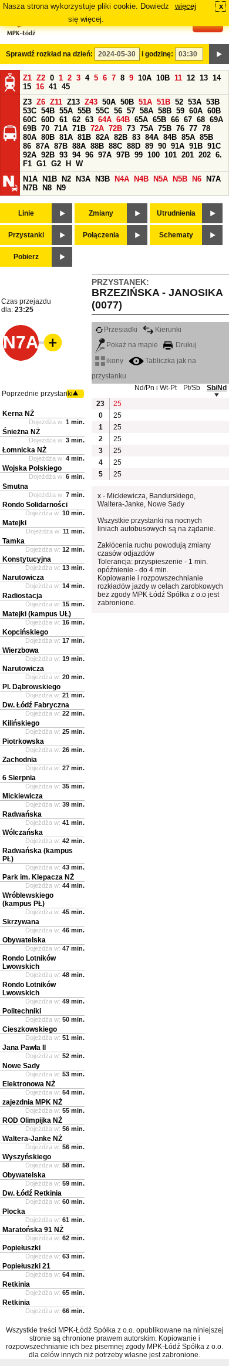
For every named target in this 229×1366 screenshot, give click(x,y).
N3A (83, 178)
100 (153, 154)
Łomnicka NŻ (24, 450)
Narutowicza (23, 577)
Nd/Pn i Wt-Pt (155, 388)
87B (61, 146)
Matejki (14, 523)
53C (29, 110)
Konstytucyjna (26, 559)
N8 (47, 187)
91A (177, 146)
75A (146, 128)
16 (40, 86)
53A (194, 102)
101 (170, 154)
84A (152, 137)
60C (29, 119)
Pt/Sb (191, 388)
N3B (102, 178)
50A (109, 102)
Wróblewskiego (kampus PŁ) (27, 899)
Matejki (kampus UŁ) (36, 614)
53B (213, 102)
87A (42, 146)
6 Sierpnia (19, 778)
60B (214, 110)
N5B (180, 178)
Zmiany (101, 213)
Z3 (27, 102)
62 (76, 119)
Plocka (13, 1211)
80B (48, 137)
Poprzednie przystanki (37, 394)
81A (66, 137)
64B (123, 119)
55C (102, 110)
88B (97, 146)
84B (170, 137)
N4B (141, 178)
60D (48, 119)
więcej (185, 6)
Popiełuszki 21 (26, 1266)
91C (214, 146)
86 (27, 146)
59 (180, 110)
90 (162, 146)
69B (29, 128)
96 (89, 154)
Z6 (40, 102)
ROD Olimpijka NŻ (32, 1120)
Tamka (13, 541)
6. (218, 154)
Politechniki (21, 1011)
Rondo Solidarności (35, 505)
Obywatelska (24, 940)
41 (53, 86)
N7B (30, 187)
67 (188, 119)
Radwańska (22, 814)
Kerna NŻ (18, 414)
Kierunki (168, 329)
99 (138, 154)
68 (201, 119)
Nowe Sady (21, 1066)
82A (102, 137)
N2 (66, 178)
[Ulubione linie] (49, 342)
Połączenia (101, 235)
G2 (56, 163)
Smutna (15, 486)
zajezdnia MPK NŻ (32, 1102)
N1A (30, 178)
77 (193, 128)
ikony (114, 361)
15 (27, 86)
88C (115, 146)
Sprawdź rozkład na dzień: (49, 54)
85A (188, 137)
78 (206, 128)
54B (48, 110)
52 (179, 102)
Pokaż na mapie (132, 345)
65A (141, 119)
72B (115, 128)
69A (216, 119)
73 (131, 128)
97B (123, 154)
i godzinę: (157, 54)
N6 (196, 178)
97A (105, 154)
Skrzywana (20, 922)
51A (145, 102)
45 (66, 86)
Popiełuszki (21, 1248)
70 (45, 128)
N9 (61, 187)
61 (63, 119)
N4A (121, 178)
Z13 (73, 102)
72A (97, 128)
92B (48, 154)
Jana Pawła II (24, 1047)
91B (196, 146)
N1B (49, 178)
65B (159, 119)
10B (163, 77)
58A (146, 110)
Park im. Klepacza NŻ (38, 877)
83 (136, 137)
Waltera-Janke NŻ (32, 1139)
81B (84, 137)
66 (175, 119)
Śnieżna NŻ (21, 432)
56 (118, 110)
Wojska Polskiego (32, 468)
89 (149, 146)
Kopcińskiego (25, 632)
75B (164, 128)
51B (163, 102)
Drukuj (185, 345)
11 (178, 77)
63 (89, 119)
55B (84, 110)
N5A (160, 178)
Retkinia (16, 1284)
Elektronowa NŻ (28, 1084)
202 (204, 154)
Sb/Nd (217, 388)
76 (180, 128)
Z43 (91, 102)
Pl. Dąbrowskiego (31, 687)
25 (117, 404)
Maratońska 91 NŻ (32, 1230)
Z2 (40, 77)
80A (29, 137)
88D (133, 146)
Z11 (56, 102)
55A (66, 110)
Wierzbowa (20, 650)
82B (120, 137)
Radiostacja (22, 596)
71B (79, 128)
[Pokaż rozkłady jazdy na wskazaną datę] (219, 54)
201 (187, 154)
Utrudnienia (176, 213)
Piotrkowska (23, 741)
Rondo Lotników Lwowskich (29, 962)
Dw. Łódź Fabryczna (35, 705)
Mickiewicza (22, 796)
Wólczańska (22, 832)
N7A (213, 178)
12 (191, 77)
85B (206, 137)
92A (29, 154)
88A (79, 146)
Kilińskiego (20, 723)
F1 (27, 163)
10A (144, 77)
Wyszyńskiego (26, 1157)
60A (196, 110)
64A (105, 119)
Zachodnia (19, 760)
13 (204, 77)
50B (127, 102)
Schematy (176, 235)
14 (217, 77)
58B (164, 110)
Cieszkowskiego (29, 1029)
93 (63, 154)
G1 (41, 163)
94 (76, 154)
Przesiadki (120, 329)
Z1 (27, 77)
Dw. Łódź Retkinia (32, 1193)
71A (61, 128)
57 (131, 110)
